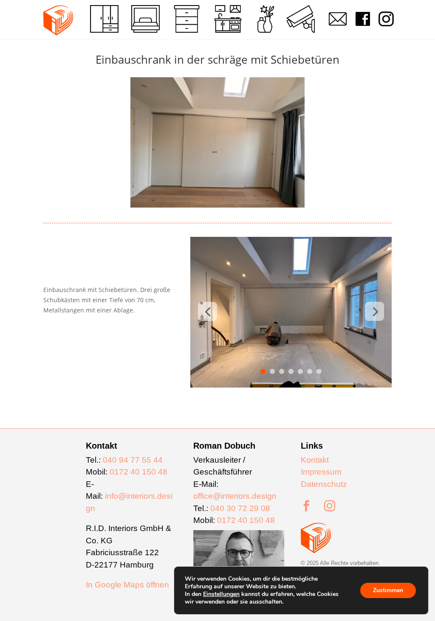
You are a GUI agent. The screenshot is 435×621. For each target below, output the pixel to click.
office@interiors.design (235, 496)
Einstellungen (221, 594)
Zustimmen (388, 590)
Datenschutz (324, 484)
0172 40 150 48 (138, 471)
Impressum (321, 471)
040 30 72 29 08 (240, 508)
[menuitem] (104, 19)
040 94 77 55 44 (133, 459)
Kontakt (315, 459)
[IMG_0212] (290, 387)
